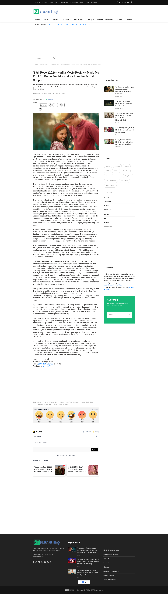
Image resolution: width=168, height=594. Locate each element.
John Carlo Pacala (42, 404)
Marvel (106, 205)
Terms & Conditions (109, 580)
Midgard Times (48, 366)
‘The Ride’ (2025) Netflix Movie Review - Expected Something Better (123, 104)
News (46, 20)
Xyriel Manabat (63, 404)
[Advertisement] (84, 41)
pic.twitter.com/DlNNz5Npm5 (113, 285)
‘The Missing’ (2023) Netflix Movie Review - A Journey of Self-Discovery (124, 130)
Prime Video (108, 227)
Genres (119, 20)
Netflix (51, 402)
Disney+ (106, 222)
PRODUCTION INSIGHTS (92, 2)
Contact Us (107, 563)
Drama (83, 402)
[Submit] (129, 315)
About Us (106, 558)
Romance (76, 402)
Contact (51, 2)
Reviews (45, 402)
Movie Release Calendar (77, 2)
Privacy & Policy (65, 2)
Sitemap (57, 2)
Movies (55, 20)
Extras (128, 20)
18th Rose (69, 402)
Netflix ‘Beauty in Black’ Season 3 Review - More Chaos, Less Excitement (68, 25)
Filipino (62, 402)
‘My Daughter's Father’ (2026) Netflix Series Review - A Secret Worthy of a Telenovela (87, 573)
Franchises (78, 20)
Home (37, 20)
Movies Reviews (44, 64)
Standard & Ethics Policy (111, 571)
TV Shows (65, 20)
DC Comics (107, 210)
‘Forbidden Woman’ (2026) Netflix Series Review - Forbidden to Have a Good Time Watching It (88, 561)
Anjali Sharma (36, 93)
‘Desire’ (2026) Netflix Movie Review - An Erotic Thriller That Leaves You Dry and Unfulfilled (87, 550)
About (45, 2)
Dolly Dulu (89, 402)
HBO (105, 218)
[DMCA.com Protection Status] (69, 590)
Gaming (89, 20)
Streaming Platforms (104, 20)
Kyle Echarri (53, 404)
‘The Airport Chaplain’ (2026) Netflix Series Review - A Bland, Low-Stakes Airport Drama (73, 27)
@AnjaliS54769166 (45, 364)
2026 (56, 402)
